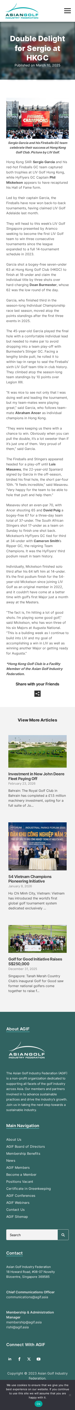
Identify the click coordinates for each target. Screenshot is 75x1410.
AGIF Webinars (18, 1203)
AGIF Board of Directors (25, 1146)
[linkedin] (9, 1359)
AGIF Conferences (20, 1195)
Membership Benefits (23, 1153)
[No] (70, 1395)
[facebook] (19, 1359)
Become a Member (21, 1174)
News (10, 1160)
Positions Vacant (19, 1181)
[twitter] (28, 1359)
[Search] (63, 1235)
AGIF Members (18, 1167)
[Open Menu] (67, 10)
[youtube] (38, 1359)
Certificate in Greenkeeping (28, 1188)
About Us (13, 1139)
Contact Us (15, 1210)
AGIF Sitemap (17, 1217)
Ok (38, 1403)
